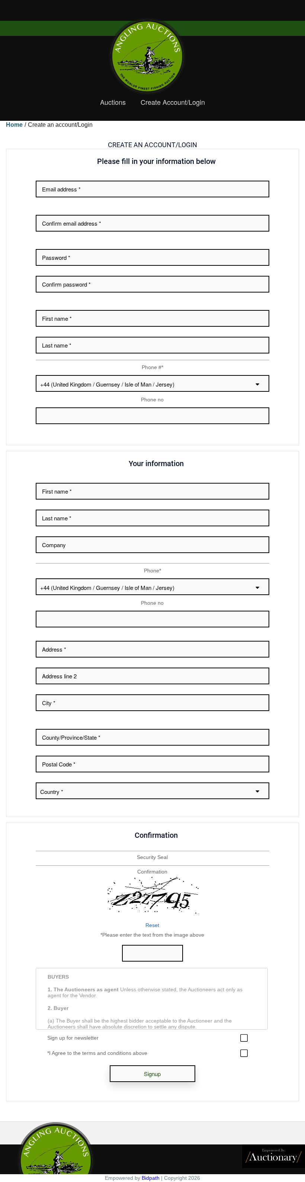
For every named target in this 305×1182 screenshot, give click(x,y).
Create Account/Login (173, 102)
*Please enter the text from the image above (152, 935)
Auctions (113, 102)
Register (25, 13)
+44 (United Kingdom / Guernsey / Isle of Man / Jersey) (107, 384)
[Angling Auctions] (152, 56)
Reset (152, 925)
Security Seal (152, 857)
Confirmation (152, 872)
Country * (51, 791)
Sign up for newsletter (73, 1038)
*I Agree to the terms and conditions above (97, 1053)
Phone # (152, 367)
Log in (6, 13)
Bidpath (151, 1178)
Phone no (152, 400)
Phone (152, 571)
